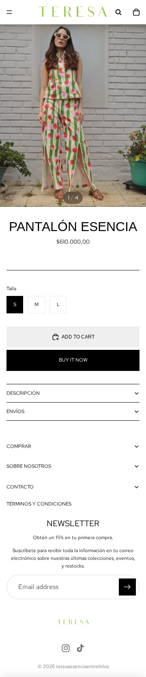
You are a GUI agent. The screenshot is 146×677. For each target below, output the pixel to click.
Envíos (15, 411)
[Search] (118, 12)
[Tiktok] (80, 648)
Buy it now (73, 360)
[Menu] (9, 12)
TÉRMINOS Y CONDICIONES (38, 504)
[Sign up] (127, 587)
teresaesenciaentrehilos (82, 666)
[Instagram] (66, 648)
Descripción (23, 393)
